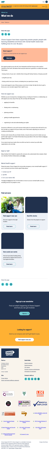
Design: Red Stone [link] (43, 442)
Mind (9, 180)
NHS (5, 180)
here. (24, 156)
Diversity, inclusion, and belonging (32, 369)
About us (7, 22)
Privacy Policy (18, 448)
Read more (10, 226)
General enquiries (28, 365)
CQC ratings (27, 367)
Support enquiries (28, 363)
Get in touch (11, 448)
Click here (9, 58)
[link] (2, 35)
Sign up (24, 313)
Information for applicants (30, 371)
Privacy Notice (4, 378)
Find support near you (24, 339)
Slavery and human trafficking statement (10, 380)
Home (2, 22)
